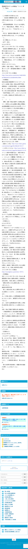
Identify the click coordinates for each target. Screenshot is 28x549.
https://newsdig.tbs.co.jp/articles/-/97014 (13, 272)
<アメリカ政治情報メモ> (9, 495)
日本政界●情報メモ (8, 497)
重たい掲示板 (7, 491)
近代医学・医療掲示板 (9, 513)
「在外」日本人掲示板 (9, 498)
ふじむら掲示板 (8, 515)
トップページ (6, 438)
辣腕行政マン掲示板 (9, 517)
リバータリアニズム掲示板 (10, 500)
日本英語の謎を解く (9, 502)
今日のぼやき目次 (7, 440)
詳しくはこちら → (5, 422)
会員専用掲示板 (5, 407)
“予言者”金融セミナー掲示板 (10, 519)
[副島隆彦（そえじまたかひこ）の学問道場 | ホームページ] (12, 2)
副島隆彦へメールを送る (8, 444)
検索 (24, 474)
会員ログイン (4, 384)
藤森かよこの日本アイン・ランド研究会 (13, 529)
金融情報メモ (7, 510)
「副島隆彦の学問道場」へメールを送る (11, 446)
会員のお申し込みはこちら (7, 398)
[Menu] (26, 1)
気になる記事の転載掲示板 (10, 493)
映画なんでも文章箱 (9, 504)
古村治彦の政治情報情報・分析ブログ (12, 531)
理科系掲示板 (7, 508)
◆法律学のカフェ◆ (9, 506)
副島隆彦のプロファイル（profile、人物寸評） (13, 442)
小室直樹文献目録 (8, 512)
